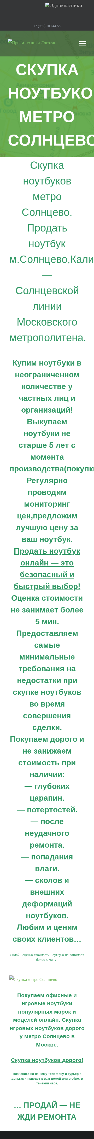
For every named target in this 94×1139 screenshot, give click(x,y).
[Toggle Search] (65, 43)
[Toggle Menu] (82, 43)
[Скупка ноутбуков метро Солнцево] (33, 979)
